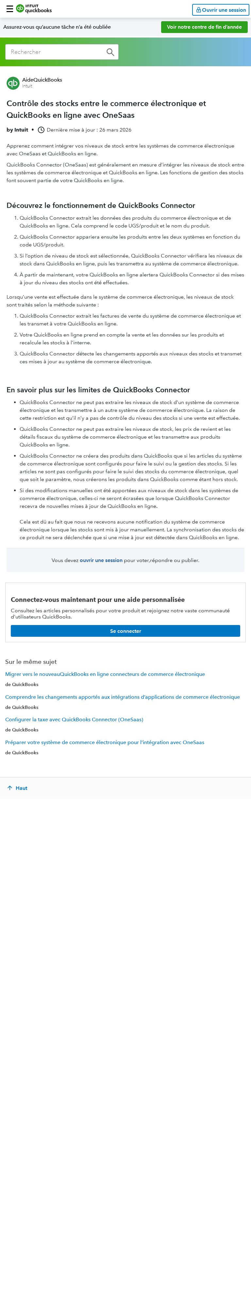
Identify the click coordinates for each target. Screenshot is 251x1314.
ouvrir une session (101, 560)
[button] (10, 9)
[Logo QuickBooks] (34, 8)
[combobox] (62, 52)
